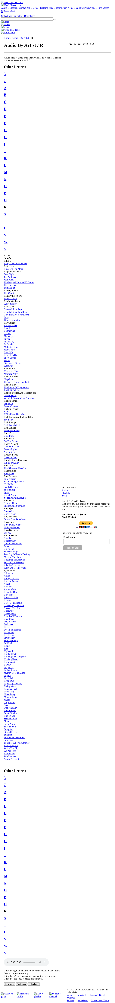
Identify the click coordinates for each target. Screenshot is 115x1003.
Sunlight (8, 734)
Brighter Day (10, 541)
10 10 (6, 411)
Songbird (8, 729)
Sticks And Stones (12, 363)
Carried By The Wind (14, 605)
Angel (7, 584)
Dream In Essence (12, 629)
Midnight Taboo (11, 347)
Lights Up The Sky (13, 683)
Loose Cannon (11, 406)
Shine (6, 721)
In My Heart (10, 479)
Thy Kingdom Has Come (16, 468)
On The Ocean (11, 441)
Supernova (9, 740)
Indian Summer (11, 670)
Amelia (7, 538)
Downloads (36, 8)
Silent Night (9, 724)
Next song (21, 984)
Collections (13, 8)
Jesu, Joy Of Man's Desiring (17, 554)
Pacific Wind (10, 710)
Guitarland (9, 549)
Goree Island (10, 514)
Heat (6, 648)
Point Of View (11, 713)
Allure (7, 576)
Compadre (9, 511)
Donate (70, 1000)
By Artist (24, 38)
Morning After (11, 374)
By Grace (8, 600)
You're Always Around (15, 497)
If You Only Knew (13, 524)
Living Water (10, 686)
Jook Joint (8, 279)
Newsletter (83, 1000)
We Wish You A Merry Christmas (19, 398)
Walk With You (11, 745)
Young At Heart (11, 759)
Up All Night (10, 495)
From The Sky (11, 640)
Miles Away (9, 694)
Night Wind (9, 702)
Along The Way (11, 578)
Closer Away (10, 613)
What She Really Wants (15, 567)
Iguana (7, 339)
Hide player (33, 984)
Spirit (6, 492)
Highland (8, 651)
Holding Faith (10, 654)
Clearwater (9, 611)
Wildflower (9, 753)
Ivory (6, 317)
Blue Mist (8, 594)
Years (64, 495)
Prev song (9, 984)
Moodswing (9, 349)
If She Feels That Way (14, 414)
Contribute (82, 995)
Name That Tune (76, 8)
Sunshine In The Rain (14, 737)
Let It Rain (9, 678)
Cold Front (9, 436)
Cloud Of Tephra (12, 446)
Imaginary (8, 667)
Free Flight (9, 274)
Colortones (9, 619)
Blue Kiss (8, 328)
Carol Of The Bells (13, 603)
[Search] (54, 19)
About (70, 995)
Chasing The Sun (12, 608)
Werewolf (8, 366)
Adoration (8, 573)
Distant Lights (10, 449)
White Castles (10, 304)
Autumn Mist (10, 589)
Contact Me (24, 8)
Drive (6, 546)
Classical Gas (10, 457)
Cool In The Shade (13, 543)
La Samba (8, 344)
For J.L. (7, 532)
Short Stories (10, 357)
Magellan (8, 379)
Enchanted (9, 632)
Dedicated (8, 624)
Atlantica (8, 586)
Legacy (7, 675)
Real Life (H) (10, 355)
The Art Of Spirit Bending (16, 382)
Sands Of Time (11, 487)
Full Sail (8, 643)
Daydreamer (10, 621)
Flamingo (8, 336)
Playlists (66, 493)
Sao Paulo (8, 419)
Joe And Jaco (10, 277)
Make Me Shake (11, 430)
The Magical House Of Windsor (19, 282)
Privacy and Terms (93, 8)
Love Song (9, 691)
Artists (65, 490)
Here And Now (11, 371)
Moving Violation (12, 557)
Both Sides (9, 473)
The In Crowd (10, 298)
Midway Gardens (12, 527)
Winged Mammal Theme (15, 263)
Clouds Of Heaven (13, 616)
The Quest (9, 293)
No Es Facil (9, 484)
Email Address (70, 537)
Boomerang (9, 331)
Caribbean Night (12, 425)
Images (52, 8)
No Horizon (9, 452)
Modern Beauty (11, 697)
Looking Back (11, 689)
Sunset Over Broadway (15, 519)
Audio (4, 8)
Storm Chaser (10, 732)
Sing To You (10, 726)
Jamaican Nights (11, 551)
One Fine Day (10, 708)
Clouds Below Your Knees (16, 314)
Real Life (8, 352)
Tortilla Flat (9, 287)
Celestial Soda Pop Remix (16, 312)
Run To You (9, 716)
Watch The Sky (11, 748)
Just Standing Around (14, 481)
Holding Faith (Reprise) (15, 656)
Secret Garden (10, 718)
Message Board (97, 995)
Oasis (6, 705)
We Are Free (10, 751)
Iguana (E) (9, 341)
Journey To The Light (14, 673)
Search (106, 8)
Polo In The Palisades (14, 562)
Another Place (10, 325)
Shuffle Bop (9, 489)
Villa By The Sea (12, 565)
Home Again (10, 662)
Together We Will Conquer (16, 743)
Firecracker (9, 638)
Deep (6, 627)
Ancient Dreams (11, 581)
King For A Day (11, 462)
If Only (7, 664)
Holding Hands (11, 659)
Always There (10, 503)
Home (45, 8)
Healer (7, 646)
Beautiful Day (10, 592)
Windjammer (10, 756)
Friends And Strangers (14, 506)
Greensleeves (10, 395)
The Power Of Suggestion (16, 387)
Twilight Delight (11, 390)
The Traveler (10, 285)
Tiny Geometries (12, 320)
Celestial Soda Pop (13, 309)
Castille (7, 333)
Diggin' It (8, 403)
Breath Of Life (11, 597)
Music (7, 699)
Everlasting (9, 635)
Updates (5, 10)
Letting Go (9, 681)
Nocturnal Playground (14, 559)
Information (61, 8)
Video (12, 10)
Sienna (7, 360)
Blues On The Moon (14, 269)
